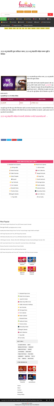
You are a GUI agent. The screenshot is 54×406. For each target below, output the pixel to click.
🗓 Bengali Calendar (28, 25)
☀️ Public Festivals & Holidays (25, 304)
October (38, 28)
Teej (19, 358)
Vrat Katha (30, 358)
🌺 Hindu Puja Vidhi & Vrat (24, 302)
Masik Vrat (28, 351)
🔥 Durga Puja (40, 176)
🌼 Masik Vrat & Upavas (40, 164)
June (23, 28)
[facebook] (49, 400)
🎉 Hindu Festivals (13, 170)
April (17, 28)
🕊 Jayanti (36, 22)
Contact (19, 390)
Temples (24, 358)
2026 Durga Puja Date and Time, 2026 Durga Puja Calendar (13, 249)
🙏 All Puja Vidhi (14, 167)
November (42, 28)
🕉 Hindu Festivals (5, 25)
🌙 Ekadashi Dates (14, 188)
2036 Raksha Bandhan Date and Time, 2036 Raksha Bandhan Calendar (15, 236)
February (10, 28)
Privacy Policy (20, 394)
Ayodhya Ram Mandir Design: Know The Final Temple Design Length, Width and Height (19, 230)
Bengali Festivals (22, 346)
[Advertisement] (27, 39)
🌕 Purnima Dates (13, 191)
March (14, 28)
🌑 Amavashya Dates (40, 191)
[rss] (52, 400)
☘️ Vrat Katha (13, 22)
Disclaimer (20, 392)
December (47, 28)
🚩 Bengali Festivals (16, 25)
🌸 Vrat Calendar (14, 185)
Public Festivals (22, 353)
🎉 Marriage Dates (40, 182)
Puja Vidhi (30, 353)
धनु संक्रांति (48, 85)
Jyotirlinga (21, 351)
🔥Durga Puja (11, 19)
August (29, 28)
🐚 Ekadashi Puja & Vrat (24, 293)
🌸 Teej (49, 19)
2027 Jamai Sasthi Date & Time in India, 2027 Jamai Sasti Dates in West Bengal (17, 243)
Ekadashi (31, 346)
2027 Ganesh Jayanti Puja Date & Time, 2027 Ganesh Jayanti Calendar (15, 224)
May (20, 28)
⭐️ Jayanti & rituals (23, 299)
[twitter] (47, 400)
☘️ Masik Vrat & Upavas (24, 296)
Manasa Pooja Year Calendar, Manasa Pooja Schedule (12, 246)
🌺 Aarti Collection (40, 170)
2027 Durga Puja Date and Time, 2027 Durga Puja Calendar (13, 233)
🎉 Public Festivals (45, 22)
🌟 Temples (19, 19)
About (18, 388)
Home (18, 385)
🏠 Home (3, 19)
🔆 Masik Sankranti (40, 179)
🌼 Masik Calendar (40, 185)
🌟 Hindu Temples (13, 176)
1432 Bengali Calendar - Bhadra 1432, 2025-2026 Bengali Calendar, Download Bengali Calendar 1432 (22, 240)
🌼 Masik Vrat (4, 22)
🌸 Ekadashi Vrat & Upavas (14, 164)
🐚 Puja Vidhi (42, 19)
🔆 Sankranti (29, 22)
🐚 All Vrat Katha (40, 167)
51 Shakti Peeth (22, 344)
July (26, 28)
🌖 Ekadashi (21, 22)
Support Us (20, 11)
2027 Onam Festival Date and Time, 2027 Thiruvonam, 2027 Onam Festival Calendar (19, 252)
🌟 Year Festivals (14, 182)
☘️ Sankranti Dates (40, 188)
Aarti (29, 344)
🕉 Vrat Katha (40, 197)
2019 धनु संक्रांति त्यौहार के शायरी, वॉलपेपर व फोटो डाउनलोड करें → (24, 116)
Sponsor (34, 11)
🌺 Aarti (35, 19)
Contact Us (27, 11)
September (33, 28)
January (6, 28)
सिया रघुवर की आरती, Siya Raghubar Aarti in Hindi (10, 227)
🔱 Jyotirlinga (27, 19)
